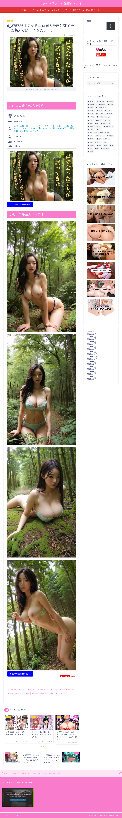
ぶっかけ (103, 104)
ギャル (100, 110)
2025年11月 (92, 357)
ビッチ (91, 113)
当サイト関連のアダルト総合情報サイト (82, 10)
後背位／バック (100, 135)
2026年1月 (91, 352)
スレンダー (37, 126)
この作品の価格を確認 (20, 204)
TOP (24, 10)
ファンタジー (100, 113)
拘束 (100, 139)
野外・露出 (50, 126)
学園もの (92, 129)
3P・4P (92, 101)
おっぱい (47, 128)
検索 (89, 21)
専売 (108, 132)
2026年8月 (91, 334)
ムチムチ (34, 131)
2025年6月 (91, 369)
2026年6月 (91, 339)
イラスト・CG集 (101, 107)
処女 (91, 123)
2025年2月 (91, 379)
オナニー (92, 110)
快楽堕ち (111, 135)
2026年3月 (91, 347)
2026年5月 (91, 342)
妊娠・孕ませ (109, 126)
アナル (111, 104)
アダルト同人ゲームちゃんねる (46, 10)
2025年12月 (92, 354)
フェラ (110, 113)
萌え (91, 148)
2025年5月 (91, 372)
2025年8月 (91, 364)
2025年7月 (91, 367)
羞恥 (106, 145)
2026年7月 (91, 337)
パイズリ (108, 110)
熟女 (105, 142)
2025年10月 (92, 359)
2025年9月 (91, 362)
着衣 (100, 145)
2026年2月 (91, 349)
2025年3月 (91, 377)
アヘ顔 (91, 107)
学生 (100, 129)
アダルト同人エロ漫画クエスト (61, 3)
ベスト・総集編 (28, 128)
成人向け (24, 131)
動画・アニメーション (96, 126)
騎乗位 (91, 151)
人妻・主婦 (19, 126)
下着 (39, 128)
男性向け (45, 693)
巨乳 (28, 126)
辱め (97, 148)
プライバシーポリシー (12, 815)
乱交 (98, 120)
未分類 (10, 21)
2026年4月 (91, 344)
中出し (91, 120)
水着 (91, 142)
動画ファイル (106, 123)
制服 (97, 123)
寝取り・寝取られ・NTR (16, 693)
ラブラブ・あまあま (104, 117)
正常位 (107, 139)
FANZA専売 (62, 128)
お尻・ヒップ (93, 104)
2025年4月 (91, 374)
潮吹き (98, 142)
